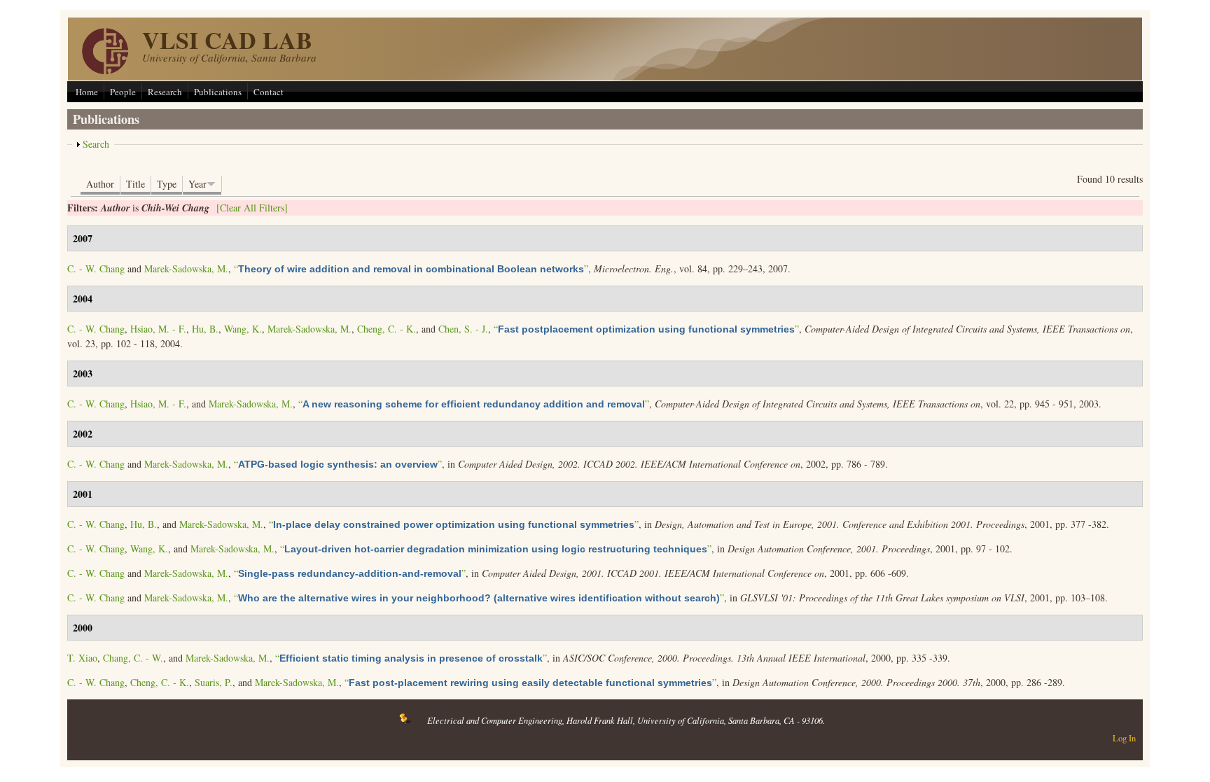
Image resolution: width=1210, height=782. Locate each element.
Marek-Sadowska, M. (186, 268)
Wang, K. (243, 328)
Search (96, 144)
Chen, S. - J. (463, 328)
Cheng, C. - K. (386, 328)
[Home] (105, 70)
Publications (218, 91)
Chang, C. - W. (133, 657)
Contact (268, 91)
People (123, 91)
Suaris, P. (213, 682)
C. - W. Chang (96, 268)
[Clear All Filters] (252, 207)
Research (165, 91)
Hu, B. (205, 328)
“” (411, 268)
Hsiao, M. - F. (158, 328)
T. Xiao (82, 657)
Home (87, 91)
